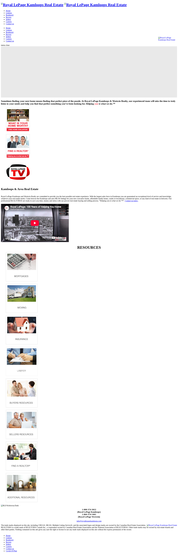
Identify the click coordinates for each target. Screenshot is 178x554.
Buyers (8, 17)
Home (8, 11)
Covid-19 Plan (11, 551)
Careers (9, 22)
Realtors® (10, 15)
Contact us (10, 24)
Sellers (8, 19)
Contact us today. (131, 201)
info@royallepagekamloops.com (89, 521)
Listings (9, 13)
